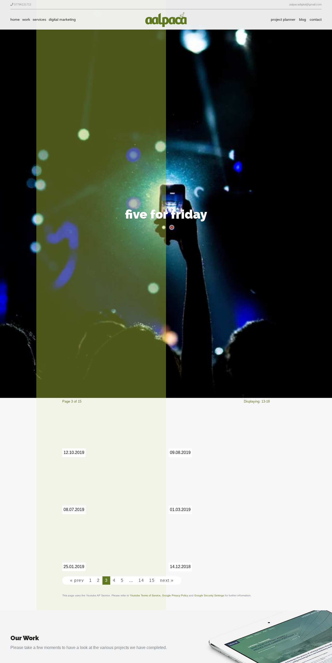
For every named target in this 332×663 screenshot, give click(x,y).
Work (26, 19)
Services (39, 19)
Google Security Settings (209, 595)
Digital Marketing (62, 19)
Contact (316, 19)
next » (167, 580)
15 (152, 580)
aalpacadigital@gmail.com (305, 4)
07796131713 (22, 4)
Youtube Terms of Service (145, 595)
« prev (77, 580)
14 (141, 580)
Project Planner (283, 19)
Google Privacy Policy (175, 595)
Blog (302, 19)
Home (15, 19)
